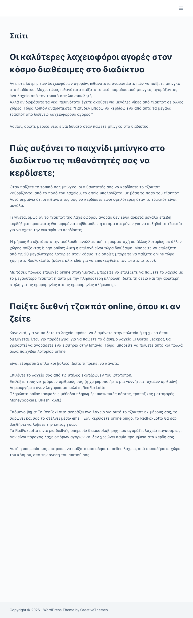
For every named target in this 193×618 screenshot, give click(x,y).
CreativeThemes (94, 610)
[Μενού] (181, 8)
